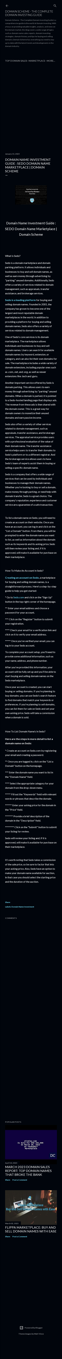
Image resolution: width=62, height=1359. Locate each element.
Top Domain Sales (16, 60)
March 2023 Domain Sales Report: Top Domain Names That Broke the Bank (28, 1170)
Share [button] (7, 902)
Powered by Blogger (34, 1328)
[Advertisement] (33, 54)
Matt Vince (39, 1334)
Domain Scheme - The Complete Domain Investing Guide (29, 13)
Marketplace (37, 60)
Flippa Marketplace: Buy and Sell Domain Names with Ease (30, 1229)
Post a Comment (19, 1180)
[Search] (55, 5)
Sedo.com (18, 597)
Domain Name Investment (22, 907)
